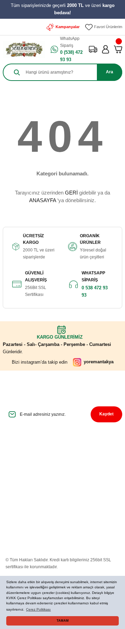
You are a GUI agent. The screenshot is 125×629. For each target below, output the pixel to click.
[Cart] (118, 49)
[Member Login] (105, 49)
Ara (109, 71)
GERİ (71, 193)
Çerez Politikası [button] (38, 609)
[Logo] (24, 49)
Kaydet (106, 414)
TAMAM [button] (63, 620)
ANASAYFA (42, 200)
